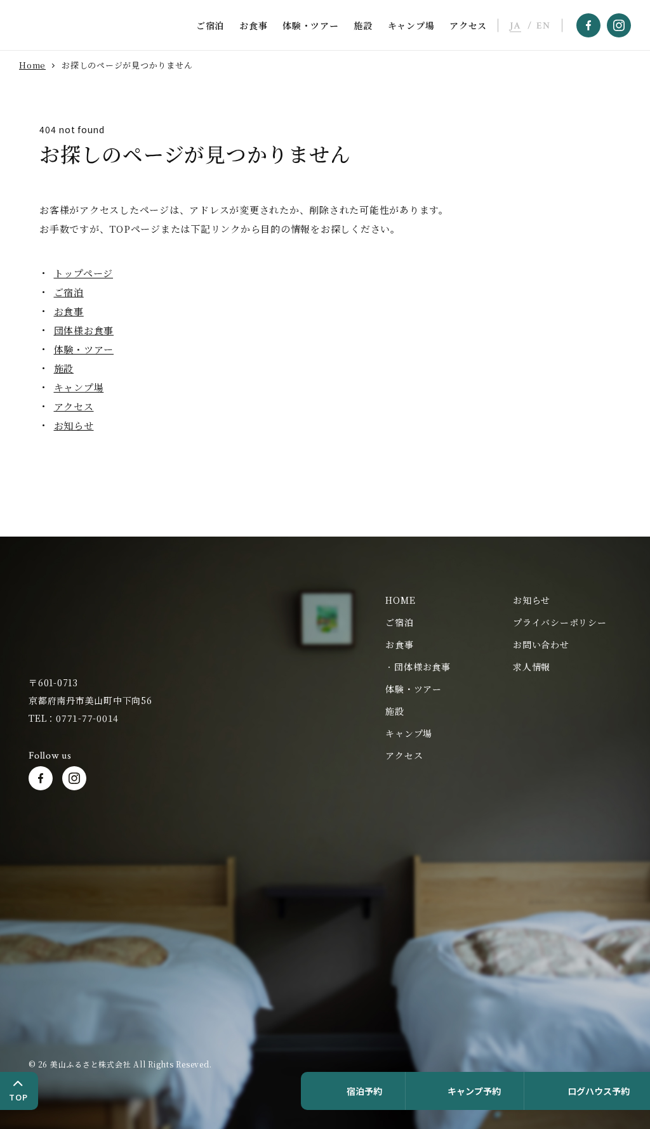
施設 (363, 25)
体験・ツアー (310, 25)
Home (32, 65)
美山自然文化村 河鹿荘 (85, 25)
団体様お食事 (84, 330)
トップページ (84, 273)
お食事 (253, 25)
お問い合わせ (541, 644)
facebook (588, 25)
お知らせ (74, 425)
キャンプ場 (411, 25)
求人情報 (531, 666)
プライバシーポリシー (560, 622)
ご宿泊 (210, 25)
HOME (400, 600)
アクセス (468, 25)
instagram (619, 25)
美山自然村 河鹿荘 (63, 624)
